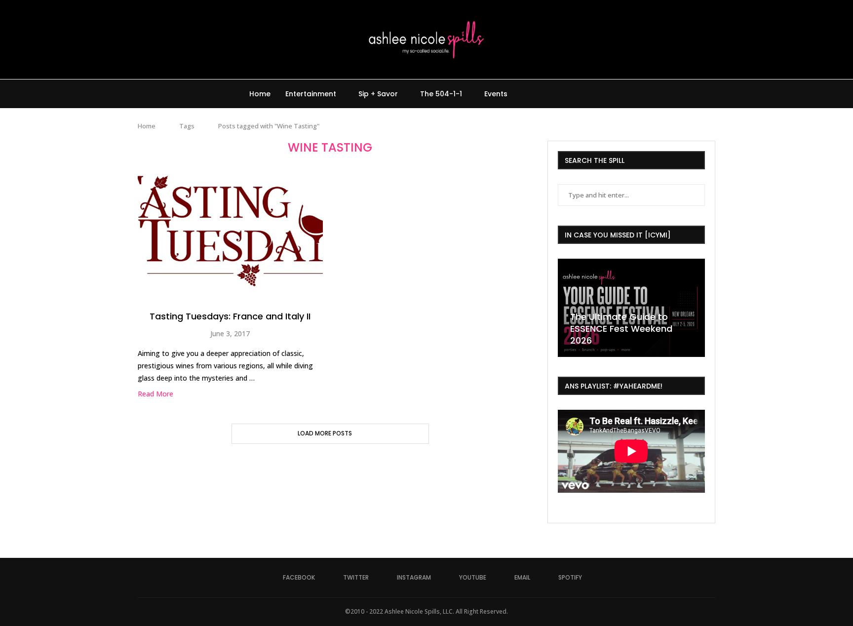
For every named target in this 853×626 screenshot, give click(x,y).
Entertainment (310, 94)
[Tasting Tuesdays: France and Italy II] (230, 231)
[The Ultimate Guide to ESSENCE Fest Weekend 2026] (631, 308)
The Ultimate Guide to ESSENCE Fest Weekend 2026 (621, 329)
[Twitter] (542, 93)
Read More (155, 393)
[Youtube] (563, 93)
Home (260, 94)
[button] (567, 307)
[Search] (599, 93)
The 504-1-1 (441, 94)
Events (495, 94)
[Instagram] (553, 93)
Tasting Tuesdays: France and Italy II (230, 316)
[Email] (574, 93)
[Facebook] (532, 93)
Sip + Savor (378, 94)
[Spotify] (584, 93)
